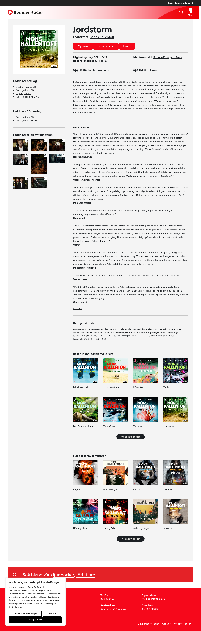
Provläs (127, 46)
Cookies (166, 623)
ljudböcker (63, 574)
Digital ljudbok (23, 93)
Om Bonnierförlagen (148, 623)
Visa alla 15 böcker (130, 436)
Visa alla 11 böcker (130, 538)
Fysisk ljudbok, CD (25, 90)
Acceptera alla (35, 619)
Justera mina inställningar (25, 613)
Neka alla (52, 613)
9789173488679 (79, 335)
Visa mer (77, 308)
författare (85, 574)
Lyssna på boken (105, 46)
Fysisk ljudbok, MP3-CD (27, 96)
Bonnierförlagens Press (167, 57)
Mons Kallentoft (102, 37)
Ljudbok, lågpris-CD (26, 86)
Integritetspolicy (182, 623)
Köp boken (82, 46)
